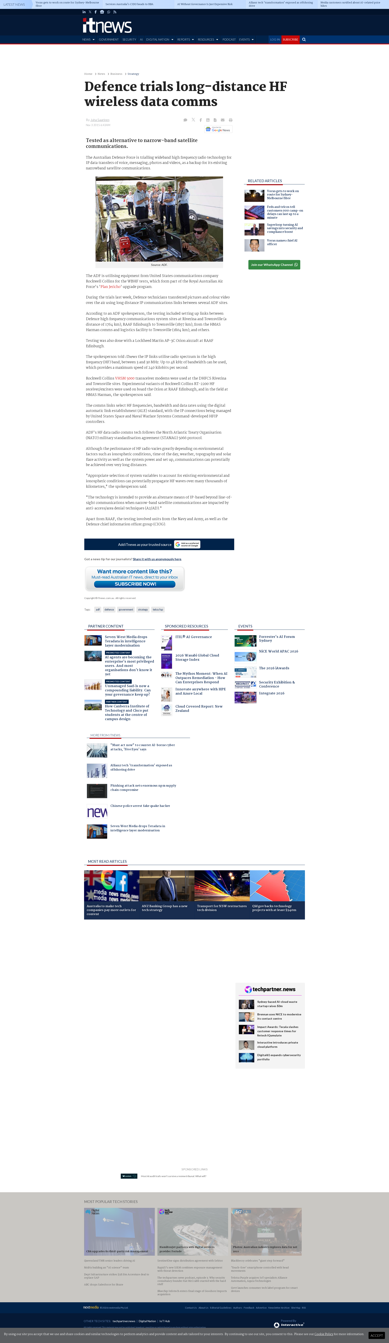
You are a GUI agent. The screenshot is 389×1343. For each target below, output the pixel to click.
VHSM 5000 (125, 378)
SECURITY (129, 39)
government (126, 609)
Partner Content (106, 626)
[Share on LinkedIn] (208, 120)
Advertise (261, 1307)
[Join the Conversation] (185, 120)
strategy (143, 609)
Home (88, 74)
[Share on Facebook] (201, 120)
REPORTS (183, 39)
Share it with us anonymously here (157, 559)
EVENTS (244, 39)
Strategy (133, 74)
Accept (377, 1335)
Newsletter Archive (279, 1307)
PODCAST (229, 39)
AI (141, 39)
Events (245, 626)
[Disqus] (156, 976)
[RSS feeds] (115, 12)
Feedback (249, 1307)
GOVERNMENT (109, 39)
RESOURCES (206, 39)
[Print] (230, 120)
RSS (304, 1307)
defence (109, 609)
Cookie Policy (323, 1334)
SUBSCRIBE (290, 39)
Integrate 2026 (271, 694)
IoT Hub (164, 1321)
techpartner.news (124, 1321)
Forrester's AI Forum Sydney (277, 639)
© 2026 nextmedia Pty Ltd (114, 1307)
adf (98, 609)
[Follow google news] (217, 129)
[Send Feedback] (215, 120)
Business (116, 74)
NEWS (86, 39)
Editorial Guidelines (221, 1307)
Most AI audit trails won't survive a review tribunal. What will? (173, 1176)
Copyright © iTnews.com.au (99, 598)
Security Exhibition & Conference (277, 685)
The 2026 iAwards (274, 668)
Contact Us (191, 1307)
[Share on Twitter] (194, 120)
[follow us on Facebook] (95, 12)
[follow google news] (102, 12)
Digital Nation (147, 1321)
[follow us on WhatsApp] (109, 12)
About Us (203, 1307)
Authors (237, 1307)
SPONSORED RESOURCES (186, 626)
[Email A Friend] (223, 120)
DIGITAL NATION (157, 39)
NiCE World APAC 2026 (278, 652)
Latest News (14, 4)
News (101, 74)
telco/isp (158, 609)
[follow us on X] (90, 12)
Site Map (295, 1307)
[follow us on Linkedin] (84, 12)
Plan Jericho (110, 287)
